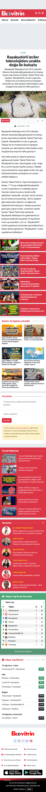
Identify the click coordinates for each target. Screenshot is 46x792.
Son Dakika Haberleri (11, 765)
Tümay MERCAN (19, 572)
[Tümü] (43, 523)
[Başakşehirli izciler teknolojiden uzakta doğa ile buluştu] (23, 104)
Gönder (6, 420)
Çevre (23, 53)
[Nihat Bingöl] (6, 552)
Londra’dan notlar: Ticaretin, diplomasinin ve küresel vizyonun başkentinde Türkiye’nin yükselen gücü (26, 565)
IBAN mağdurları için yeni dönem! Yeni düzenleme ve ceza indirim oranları (28, 532)
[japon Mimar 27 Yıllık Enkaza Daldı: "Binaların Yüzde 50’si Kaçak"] (12, 353)
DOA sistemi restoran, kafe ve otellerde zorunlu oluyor (25, 554)
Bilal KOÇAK (18, 582)
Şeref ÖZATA (18, 539)
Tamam (29, 789)
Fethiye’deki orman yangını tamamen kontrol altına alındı (34, 383)
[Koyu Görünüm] (36, 13)
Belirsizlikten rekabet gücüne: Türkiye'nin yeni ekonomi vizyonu (26, 543)
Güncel (5, 20)
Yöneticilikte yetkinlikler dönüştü (26, 575)
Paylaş (6, 120)
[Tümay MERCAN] (6, 574)
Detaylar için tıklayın (23, 651)
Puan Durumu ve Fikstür (12, 760)
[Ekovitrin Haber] (13, 13)
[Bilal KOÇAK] (6, 585)
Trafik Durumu (32, 754)
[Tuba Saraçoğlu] (6, 563)
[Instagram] (23, 741)
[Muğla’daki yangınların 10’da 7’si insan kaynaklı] (34, 330)
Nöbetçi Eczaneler (11, 749)
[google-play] (33, 773)
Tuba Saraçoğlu (20, 560)
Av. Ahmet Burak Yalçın (23, 528)
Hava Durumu (32, 749)
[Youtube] (31, 741)
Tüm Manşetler (32, 760)
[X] (19, 741)
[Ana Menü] (43, 13)
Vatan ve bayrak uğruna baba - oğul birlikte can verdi (27, 586)
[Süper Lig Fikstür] (43, 660)
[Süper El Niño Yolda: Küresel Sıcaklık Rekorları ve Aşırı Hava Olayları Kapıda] (12, 330)
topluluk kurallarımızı (22, 428)
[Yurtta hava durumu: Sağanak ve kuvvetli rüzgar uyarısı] (34, 353)
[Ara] (39, 13)
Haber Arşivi (31, 765)
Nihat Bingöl (19, 550)
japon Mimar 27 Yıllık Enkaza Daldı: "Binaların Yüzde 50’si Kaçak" (11, 362)
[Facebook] (15, 741)
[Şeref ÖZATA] (6, 541)
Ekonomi (14, 20)
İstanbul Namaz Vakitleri (13, 754)
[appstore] (13, 773)
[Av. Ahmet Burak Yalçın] (6, 531)
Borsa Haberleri (28, 20)
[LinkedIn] (27, 741)
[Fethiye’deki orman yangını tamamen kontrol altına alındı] (34, 374)
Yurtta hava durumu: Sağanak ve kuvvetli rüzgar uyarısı (32, 362)
